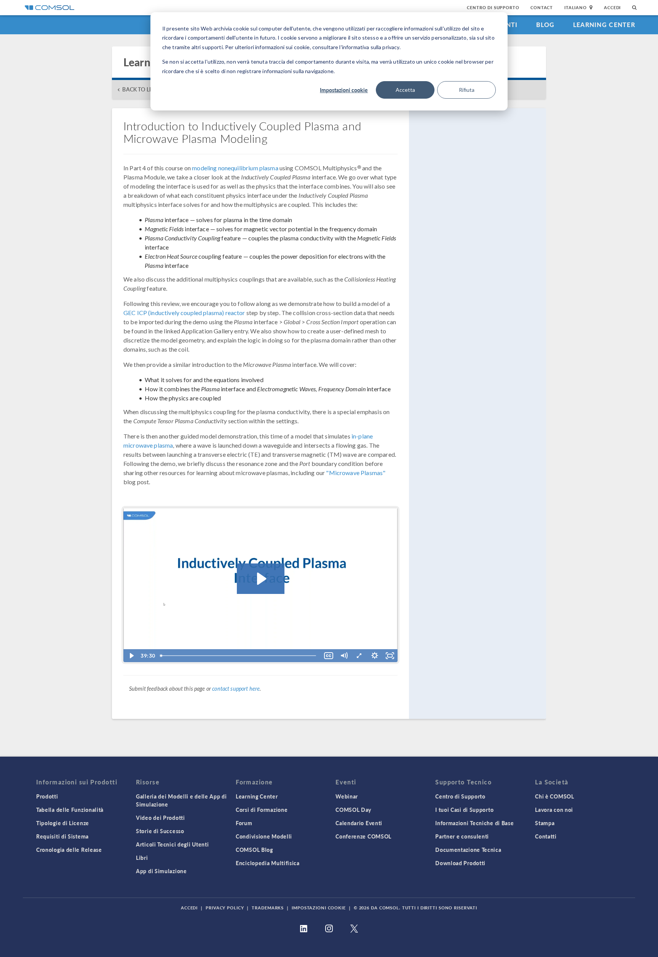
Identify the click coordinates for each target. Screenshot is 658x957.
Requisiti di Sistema (62, 836)
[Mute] (343, 655)
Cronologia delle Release (69, 849)
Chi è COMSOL (554, 796)
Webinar (346, 796)
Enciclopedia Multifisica (268, 863)
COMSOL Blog (254, 849)
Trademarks (268, 908)
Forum (244, 823)
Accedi (612, 7)
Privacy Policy (225, 908)
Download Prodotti (460, 863)
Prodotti (47, 796)
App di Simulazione (161, 871)
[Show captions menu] (328, 655)
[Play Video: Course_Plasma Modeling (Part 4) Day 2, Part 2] (260, 578)
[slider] (239, 655)
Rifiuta (466, 89)
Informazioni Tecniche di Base (474, 823)
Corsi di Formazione (261, 809)
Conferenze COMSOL (363, 836)
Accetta (405, 89)
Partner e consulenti (462, 836)
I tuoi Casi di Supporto (464, 809)
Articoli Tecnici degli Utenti (172, 844)
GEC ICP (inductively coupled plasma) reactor (184, 312)
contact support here (236, 688)
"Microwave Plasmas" (355, 472)
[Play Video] (131, 655)
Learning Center (604, 24)
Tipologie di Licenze (62, 823)
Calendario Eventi (358, 823)
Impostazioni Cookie (319, 908)
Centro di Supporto (493, 7)
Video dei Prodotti (160, 817)
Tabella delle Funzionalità (70, 809)
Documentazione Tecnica (468, 849)
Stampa (544, 823)
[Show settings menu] (374, 655)
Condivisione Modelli (264, 836)
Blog (545, 24)
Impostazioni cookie (344, 90)
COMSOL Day (353, 809)
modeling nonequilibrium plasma (235, 167)
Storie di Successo (160, 831)
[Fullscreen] (390, 655)
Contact (541, 7)
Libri (142, 857)
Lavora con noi (554, 809)
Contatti (546, 836)
